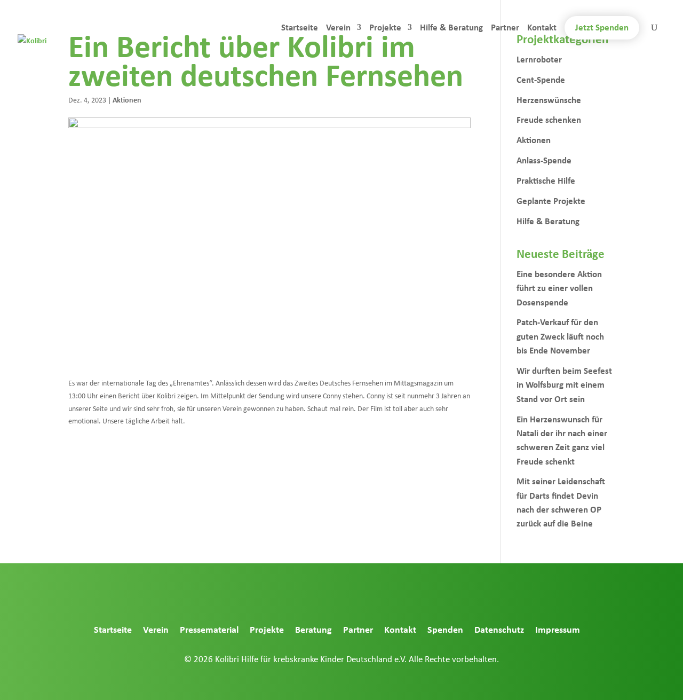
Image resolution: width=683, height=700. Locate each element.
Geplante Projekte (551, 200)
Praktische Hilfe (546, 180)
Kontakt (542, 28)
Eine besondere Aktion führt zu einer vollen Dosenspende (559, 288)
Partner (505, 28)
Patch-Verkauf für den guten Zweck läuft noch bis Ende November (560, 336)
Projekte (385, 28)
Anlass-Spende (544, 160)
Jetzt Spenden (602, 27)
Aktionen (127, 100)
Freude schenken (549, 119)
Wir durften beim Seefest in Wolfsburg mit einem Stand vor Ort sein (564, 384)
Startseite (299, 28)
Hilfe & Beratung (451, 28)
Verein (338, 28)
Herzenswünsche (549, 99)
